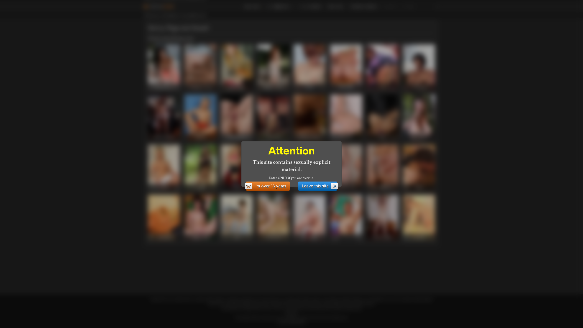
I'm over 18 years (270, 186)
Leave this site (315, 186)
